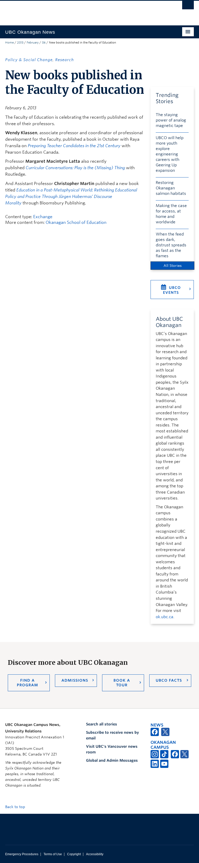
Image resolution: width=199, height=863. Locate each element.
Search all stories (101, 724)
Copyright (74, 854)
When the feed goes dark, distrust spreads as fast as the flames (171, 245)
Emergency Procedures (21, 854)
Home (9, 42)
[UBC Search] (188, 6)
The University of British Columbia (85, 10)
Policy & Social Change (29, 60)
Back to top (15, 807)
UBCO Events (172, 290)
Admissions (74, 680)
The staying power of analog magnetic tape (171, 120)
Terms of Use (53, 854)
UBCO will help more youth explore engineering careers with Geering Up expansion (169, 154)
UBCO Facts (169, 680)
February (33, 42)
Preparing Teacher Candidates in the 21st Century (74, 145)
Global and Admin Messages (112, 760)
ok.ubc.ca (164, 617)
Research (64, 60)
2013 (20, 42)
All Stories (173, 265)
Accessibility (94, 854)
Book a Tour (121, 682)
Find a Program (27, 682)
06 (44, 42)
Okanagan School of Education (76, 222)
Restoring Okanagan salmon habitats (171, 188)
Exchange (42, 216)
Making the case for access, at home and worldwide (171, 213)
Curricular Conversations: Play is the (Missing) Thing (75, 167)
